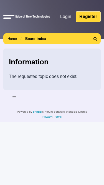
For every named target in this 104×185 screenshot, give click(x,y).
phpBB (37, 111)
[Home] (31, 16)
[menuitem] (95, 39)
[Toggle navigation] (14, 98)
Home (12, 39)
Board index (35, 39)
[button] (8, 16)
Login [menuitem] (65, 16)
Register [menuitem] (88, 16)
